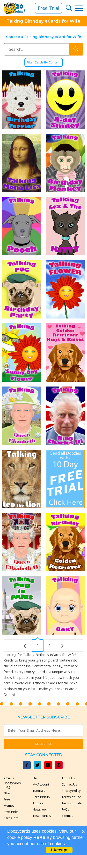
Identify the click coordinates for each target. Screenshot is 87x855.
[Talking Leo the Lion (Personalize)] (22, 479)
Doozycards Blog (12, 785)
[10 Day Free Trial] (65, 479)
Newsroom (41, 809)
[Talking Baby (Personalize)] (65, 605)
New (7, 793)
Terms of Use (71, 797)
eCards (9, 778)
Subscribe (43, 744)
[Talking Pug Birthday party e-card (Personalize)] (22, 289)
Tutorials (39, 791)
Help (36, 778)
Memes (9, 805)
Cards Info (11, 818)
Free (7, 799)
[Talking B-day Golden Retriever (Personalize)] (65, 542)
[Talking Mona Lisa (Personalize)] (22, 163)
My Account (41, 784)
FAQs (65, 809)
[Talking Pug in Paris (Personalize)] (22, 605)
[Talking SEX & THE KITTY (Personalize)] (65, 226)
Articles (38, 803)
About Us (68, 778)
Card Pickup (41, 797)
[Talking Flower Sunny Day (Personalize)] (22, 352)
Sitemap (67, 816)
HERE (39, 837)
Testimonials (42, 816)
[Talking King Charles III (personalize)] (65, 416)
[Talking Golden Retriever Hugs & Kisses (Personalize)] (65, 352)
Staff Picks (11, 812)
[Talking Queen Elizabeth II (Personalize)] (22, 542)
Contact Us (69, 784)
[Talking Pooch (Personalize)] (22, 226)
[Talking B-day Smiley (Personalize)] (65, 99)
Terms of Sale (72, 803)
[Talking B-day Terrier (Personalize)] (22, 99)
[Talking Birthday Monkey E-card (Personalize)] (65, 163)
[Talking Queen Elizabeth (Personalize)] (22, 416)
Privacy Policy (71, 791)
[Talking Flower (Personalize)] (65, 289)
